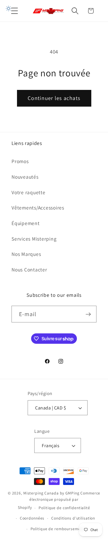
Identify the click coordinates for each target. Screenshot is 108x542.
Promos (20, 161)
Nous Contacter (29, 269)
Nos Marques (26, 254)
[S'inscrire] (88, 314)
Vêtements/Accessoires (38, 207)
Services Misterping (34, 238)
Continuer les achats (54, 98)
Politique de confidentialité (64, 507)
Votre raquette (29, 192)
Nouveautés (25, 176)
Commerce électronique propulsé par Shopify (59, 500)
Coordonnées (32, 518)
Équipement (26, 223)
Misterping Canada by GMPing (51, 493)
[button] (14, 11)
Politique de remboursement (58, 528)
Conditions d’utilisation (73, 518)
